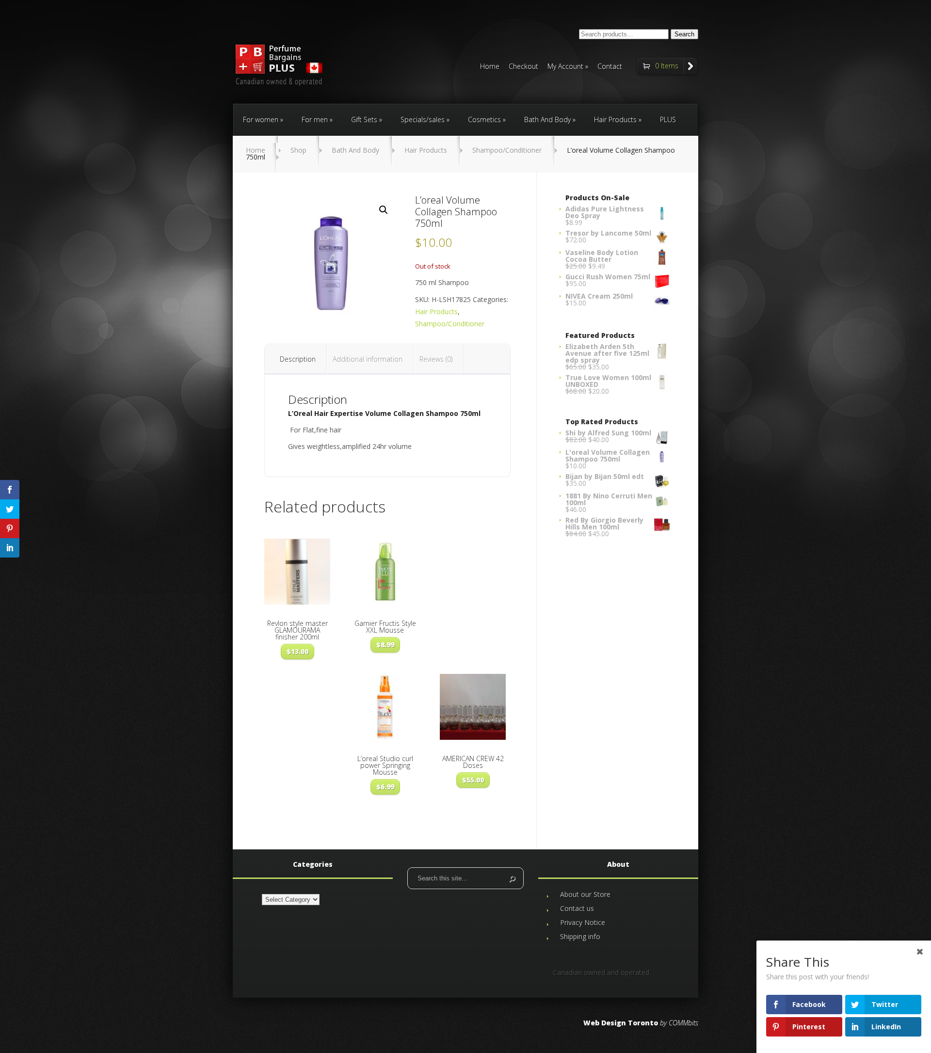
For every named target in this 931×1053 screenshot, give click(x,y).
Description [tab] (298, 359)
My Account (565, 67)
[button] (383, 210)
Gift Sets (364, 119)
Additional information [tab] (367, 359)
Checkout (523, 67)
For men (315, 119)
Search (684, 34)
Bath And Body (547, 119)
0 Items (666, 65)
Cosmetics (484, 119)
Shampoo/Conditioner (507, 150)
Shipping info (580, 936)
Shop (298, 150)
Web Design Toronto (620, 1022)
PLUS (668, 119)
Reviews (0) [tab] (435, 359)
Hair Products (615, 119)
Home (489, 67)
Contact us (577, 908)
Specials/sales (423, 119)
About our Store (585, 894)
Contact (609, 67)
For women (260, 119)
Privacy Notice (582, 922)
